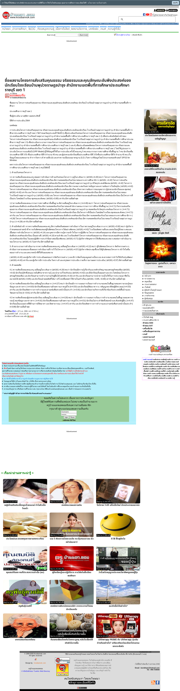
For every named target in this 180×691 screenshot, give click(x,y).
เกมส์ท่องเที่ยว (160, 362)
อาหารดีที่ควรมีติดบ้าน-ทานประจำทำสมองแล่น (160, 170)
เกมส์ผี (152, 371)
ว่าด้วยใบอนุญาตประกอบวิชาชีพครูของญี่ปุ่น (118, 572)
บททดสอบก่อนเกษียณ (25, 639)
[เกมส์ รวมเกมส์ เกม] (103, 30)
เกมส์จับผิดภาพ (175, 366)
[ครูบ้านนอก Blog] (31, 30)
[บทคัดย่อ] (93, 30)
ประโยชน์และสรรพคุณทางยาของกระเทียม (25, 538)
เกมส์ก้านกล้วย (161, 369)
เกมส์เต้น (151, 364)
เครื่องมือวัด (147, 329)
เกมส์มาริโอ (168, 373)
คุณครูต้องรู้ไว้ (148, 308)
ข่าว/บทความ (149, 279)
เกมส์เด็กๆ (151, 366)
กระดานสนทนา (150, 284)
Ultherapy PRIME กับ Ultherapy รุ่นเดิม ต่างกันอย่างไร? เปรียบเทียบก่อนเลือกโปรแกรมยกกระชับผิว (118, 643)
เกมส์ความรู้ (171, 378)
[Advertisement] (71, 61)
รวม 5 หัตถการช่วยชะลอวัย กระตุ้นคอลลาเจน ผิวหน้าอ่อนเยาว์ (72, 540)
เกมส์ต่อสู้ (163, 359)
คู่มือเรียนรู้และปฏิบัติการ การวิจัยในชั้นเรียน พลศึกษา (71, 574)
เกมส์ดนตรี (163, 364)
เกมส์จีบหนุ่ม (160, 373)
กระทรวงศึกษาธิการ (151, 320)
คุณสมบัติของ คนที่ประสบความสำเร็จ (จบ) (25, 572)
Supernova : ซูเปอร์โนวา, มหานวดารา (160, 265)
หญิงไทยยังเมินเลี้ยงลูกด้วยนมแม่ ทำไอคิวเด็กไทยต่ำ (25, 506)
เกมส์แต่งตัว (152, 362)
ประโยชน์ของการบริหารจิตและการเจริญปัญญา (160, 137)
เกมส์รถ (157, 364)
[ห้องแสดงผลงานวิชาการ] (79, 30)
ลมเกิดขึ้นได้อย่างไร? (118, 606)
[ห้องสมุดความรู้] (46, 30)
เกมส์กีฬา (163, 371)
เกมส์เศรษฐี (170, 371)
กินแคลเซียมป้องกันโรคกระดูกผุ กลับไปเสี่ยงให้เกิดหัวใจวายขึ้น (72, 641)
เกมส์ (145, 334)
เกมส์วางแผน (151, 373)
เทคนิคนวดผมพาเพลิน (71, 505)
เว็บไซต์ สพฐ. (148, 317)
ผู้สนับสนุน (148, 298)
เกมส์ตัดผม (153, 369)
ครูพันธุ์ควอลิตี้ (25, 606)
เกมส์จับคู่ (157, 371)
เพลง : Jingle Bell (160, 233)
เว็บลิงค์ (147, 287)
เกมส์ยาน (169, 376)
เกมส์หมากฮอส (170, 362)
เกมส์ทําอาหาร (171, 369)
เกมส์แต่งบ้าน (162, 378)
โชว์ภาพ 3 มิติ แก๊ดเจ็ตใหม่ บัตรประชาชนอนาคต (118, 505)
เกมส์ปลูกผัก (159, 366)
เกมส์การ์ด (166, 366)
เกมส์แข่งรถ (156, 359)
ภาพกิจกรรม (149, 296)
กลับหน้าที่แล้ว (137, 35)
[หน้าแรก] (6, 30)
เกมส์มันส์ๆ (154, 378)
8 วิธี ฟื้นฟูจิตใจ (118, 538)
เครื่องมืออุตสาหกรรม (151, 331)
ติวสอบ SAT (148, 326)
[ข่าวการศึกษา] (19, 30)
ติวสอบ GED (148, 323)
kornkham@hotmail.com (59, 389)
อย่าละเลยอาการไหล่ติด (160, 202)
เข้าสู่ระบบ (147, 305)
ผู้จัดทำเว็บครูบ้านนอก (153, 290)
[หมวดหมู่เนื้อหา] (62, 30)
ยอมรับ (175, 3)
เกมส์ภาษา (170, 359)
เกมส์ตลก (146, 369)
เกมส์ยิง (163, 376)
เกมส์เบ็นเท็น (157, 376)
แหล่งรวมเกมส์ (149, 337)
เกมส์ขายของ (171, 364)
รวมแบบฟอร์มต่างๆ (150, 311)
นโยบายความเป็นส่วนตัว (97, 3)
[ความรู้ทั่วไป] (114, 30)
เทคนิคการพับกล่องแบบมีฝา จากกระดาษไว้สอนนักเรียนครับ (71, 607)
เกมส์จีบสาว (148, 376)
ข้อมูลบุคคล (149, 293)
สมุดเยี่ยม (148, 282)
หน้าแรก (147, 276)
